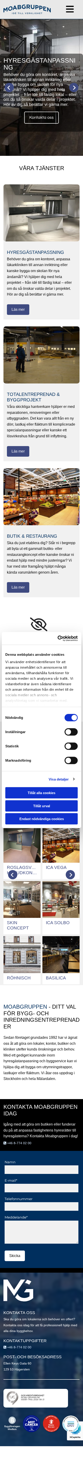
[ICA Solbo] (61, 899)
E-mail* (11, 1180)
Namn (10, 1162)
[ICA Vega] (61, 844)
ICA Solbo (58, 922)
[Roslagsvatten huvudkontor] (22, 844)
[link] (38, 624)
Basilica (56, 977)
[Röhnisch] (22, 954)
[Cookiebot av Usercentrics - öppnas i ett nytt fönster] (58, 638)
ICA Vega (56, 867)
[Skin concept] (22, 899)
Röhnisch (19, 977)
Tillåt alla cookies (41, 793)
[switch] (71, 732)
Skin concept (18, 925)
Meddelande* (16, 1217)
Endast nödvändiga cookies (41, 819)
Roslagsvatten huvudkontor (22, 870)
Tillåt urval (41, 806)
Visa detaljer (59, 779)
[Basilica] (61, 954)
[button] (65, 9)
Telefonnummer (19, 1199)
